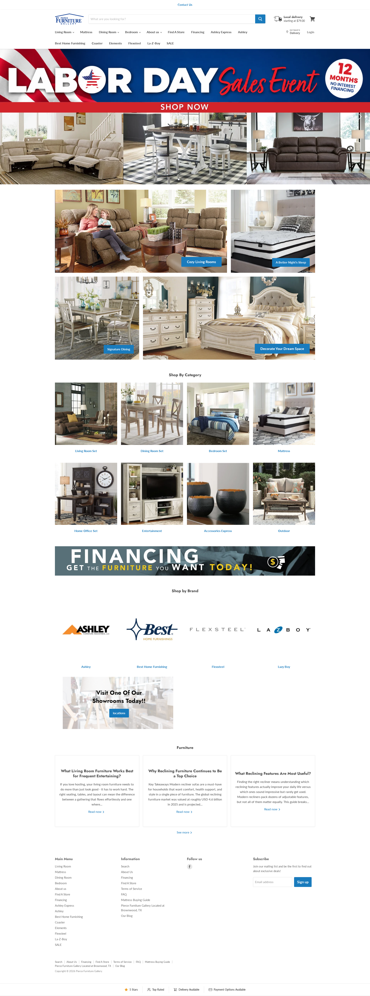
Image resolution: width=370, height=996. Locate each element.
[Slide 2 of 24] (185, 116)
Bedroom (132, 32)
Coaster (97, 43)
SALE (170, 43)
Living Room (63, 32)
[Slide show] (185, 116)
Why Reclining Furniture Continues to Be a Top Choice (185, 773)
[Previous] (10, 116)
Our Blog (127, 915)
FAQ (124, 894)
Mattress (86, 32)
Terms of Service (131, 888)
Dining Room (108, 32)
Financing (197, 32)
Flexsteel (134, 43)
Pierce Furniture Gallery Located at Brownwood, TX (83, 965)
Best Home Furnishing (70, 43)
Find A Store (176, 32)
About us (153, 32)
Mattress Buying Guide (135, 900)
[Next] (359, 116)
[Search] (260, 18)
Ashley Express (221, 32)
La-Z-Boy (153, 43)
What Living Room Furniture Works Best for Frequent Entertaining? (97, 773)
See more (183, 832)
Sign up (303, 882)
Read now (95, 811)
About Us (127, 872)
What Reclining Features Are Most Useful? (273, 773)
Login (310, 32)
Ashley (242, 32)
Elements (115, 43)
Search (125, 866)
